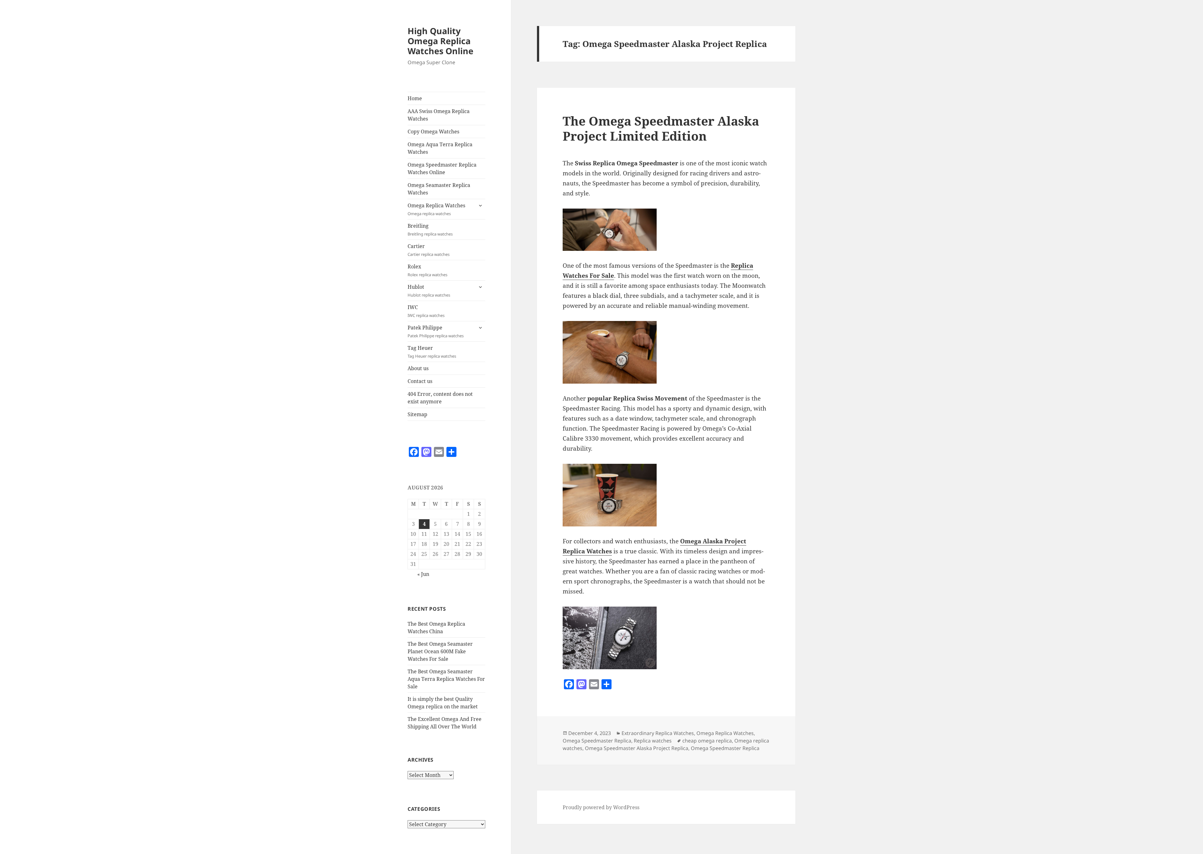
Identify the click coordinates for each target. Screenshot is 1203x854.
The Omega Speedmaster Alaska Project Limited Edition (661, 128)
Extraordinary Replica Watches (658, 733)
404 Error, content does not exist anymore (440, 398)
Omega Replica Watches (436, 209)
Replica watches (653, 740)
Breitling (430, 229)
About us (418, 368)
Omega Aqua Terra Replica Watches (440, 148)
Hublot (429, 290)
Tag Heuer (432, 351)
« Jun (423, 574)
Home (415, 98)
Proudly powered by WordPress (601, 807)
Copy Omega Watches (433, 131)
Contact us (420, 381)
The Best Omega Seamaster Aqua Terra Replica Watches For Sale (446, 679)
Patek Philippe (436, 331)
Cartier (429, 250)
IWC (426, 311)
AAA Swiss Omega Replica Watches (439, 115)
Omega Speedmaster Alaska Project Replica (636, 748)
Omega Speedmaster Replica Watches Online (442, 168)
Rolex (427, 270)
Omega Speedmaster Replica (597, 740)
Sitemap (417, 414)
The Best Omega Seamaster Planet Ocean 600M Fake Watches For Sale (440, 651)
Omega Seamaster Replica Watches (439, 189)
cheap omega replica (707, 740)
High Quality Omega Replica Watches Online (440, 41)
